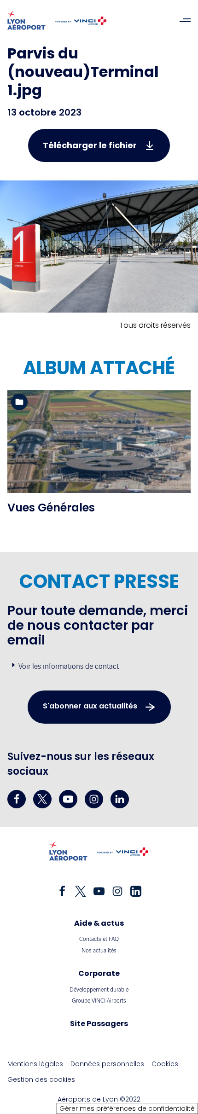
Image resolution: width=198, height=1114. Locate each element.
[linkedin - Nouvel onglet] (120, 799)
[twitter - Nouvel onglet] (42, 799)
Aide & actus (99, 923)
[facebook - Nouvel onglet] (16, 799)
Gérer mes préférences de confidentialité (127, 1108)
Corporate (99, 973)
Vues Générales (51, 507)
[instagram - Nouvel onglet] (94, 799)
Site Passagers (99, 1023)
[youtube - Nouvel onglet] (68, 799)
